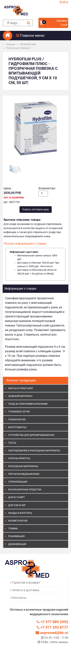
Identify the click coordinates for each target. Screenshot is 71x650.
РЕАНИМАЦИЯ (16, 536)
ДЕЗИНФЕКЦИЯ (17, 544)
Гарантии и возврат (26, 582)
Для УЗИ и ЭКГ (17, 505)
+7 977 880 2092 (54, 622)
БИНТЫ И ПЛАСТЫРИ (20, 388)
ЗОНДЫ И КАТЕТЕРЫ (20, 513)
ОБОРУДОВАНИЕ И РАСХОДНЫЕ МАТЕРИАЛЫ (34, 450)
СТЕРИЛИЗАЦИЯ (17, 481)
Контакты (19, 597)
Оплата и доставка (25, 590)
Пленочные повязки (18, 48)
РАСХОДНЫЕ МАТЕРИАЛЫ (23, 466)
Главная (10, 44)
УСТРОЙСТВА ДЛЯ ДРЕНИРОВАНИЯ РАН (31, 435)
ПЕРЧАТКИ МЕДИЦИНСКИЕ (23, 474)
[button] (42, 35)
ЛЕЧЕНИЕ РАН (28, 44)
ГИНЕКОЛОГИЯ (16, 419)
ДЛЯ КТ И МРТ (16, 497)
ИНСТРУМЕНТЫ (17, 427)
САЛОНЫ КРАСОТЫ (19, 458)
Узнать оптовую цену (35, 209)
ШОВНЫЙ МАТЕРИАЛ (20, 396)
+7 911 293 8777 (54, 627)
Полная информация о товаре (25, 243)
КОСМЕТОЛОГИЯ (17, 520)
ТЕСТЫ (12, 442)
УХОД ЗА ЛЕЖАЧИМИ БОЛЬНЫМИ (28, 403)
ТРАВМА (13, 528)
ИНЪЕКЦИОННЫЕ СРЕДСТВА (24, 489)
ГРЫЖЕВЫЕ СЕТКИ (19, 411)
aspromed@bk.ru (53, 633)
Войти (64, 2)
